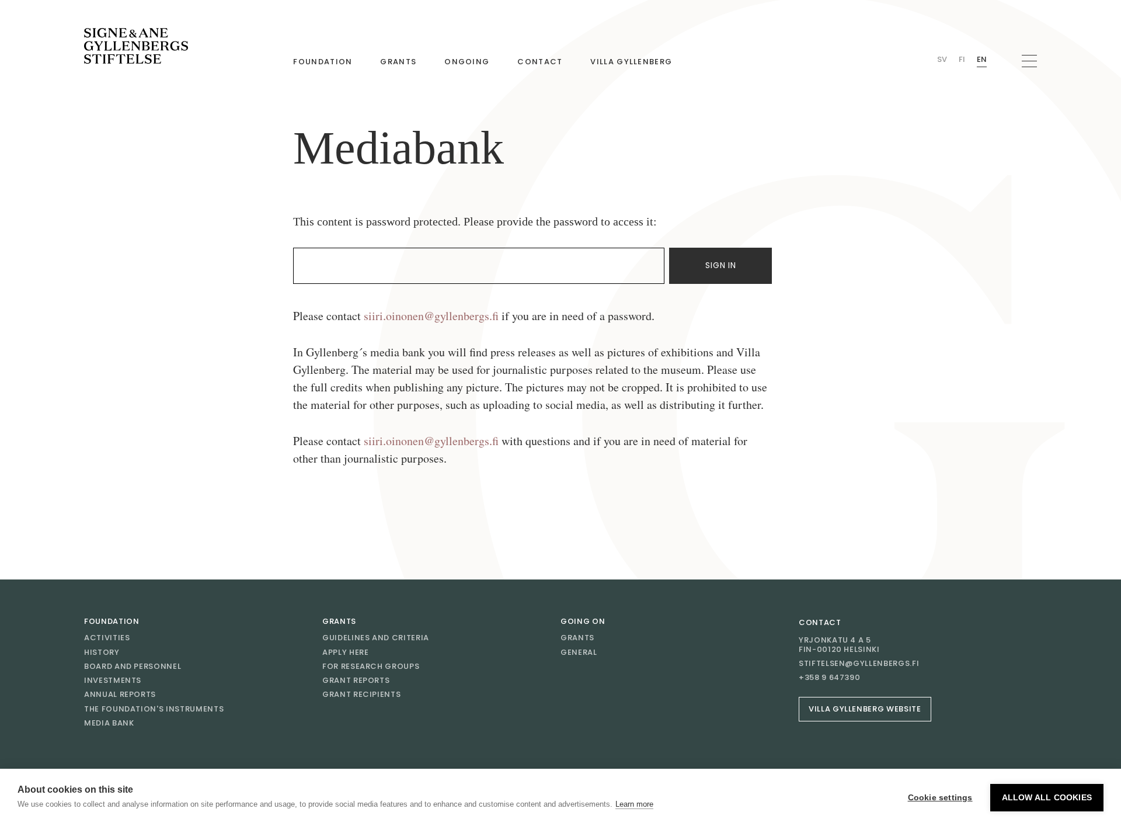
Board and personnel (132, 666)
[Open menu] (1029, 61)
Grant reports (355, 680)
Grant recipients (361, 694)
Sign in (720, 265)
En (982, 59)
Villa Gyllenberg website (865, 708)
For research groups (370, 666)
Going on (582, 621)
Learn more (634, 804)
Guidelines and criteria (375, 637)
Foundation (322, 61)
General (578, 652)
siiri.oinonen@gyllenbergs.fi (431, 316)
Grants (398, 61)
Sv (942, 59)
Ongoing (466, 61)
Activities (107, 637)
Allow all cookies (1047, 797)
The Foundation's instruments (154, 708)
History (102, 652)
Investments (112, 680)
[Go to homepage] (136, 46)
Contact (539, 61)
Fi (962, 59)
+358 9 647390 (829, 677)
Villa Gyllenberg (631, 61)
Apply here (345, 652)
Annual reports (120, 694)
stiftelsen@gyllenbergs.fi (859, 663)
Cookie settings (940, 797)
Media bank (109, 722)
